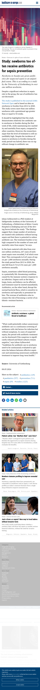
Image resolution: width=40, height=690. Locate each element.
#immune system (25, 491)
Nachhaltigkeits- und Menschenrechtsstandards (10, 593)
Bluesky (4, 577)
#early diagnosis (12, 491)
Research (5, 557)
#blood (5, 491)
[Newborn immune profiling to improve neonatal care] (20, 463)
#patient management (13, 448)
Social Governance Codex (10, 596)
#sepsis (36, 448)
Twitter (4, 575)
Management (6, 553)
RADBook (5, 564)
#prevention (23, 448)
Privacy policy (6, 598)
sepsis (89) (8, 381)
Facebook (5, 573)
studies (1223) (22, 381)
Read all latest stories (12, 393)
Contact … (8, 387)
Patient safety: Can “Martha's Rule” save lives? (19, 436)
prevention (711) (28, 378)
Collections (5, 562)
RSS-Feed (5, 581)
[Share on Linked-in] (12, 400)
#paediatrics (34, 491)
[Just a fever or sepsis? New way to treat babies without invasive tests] (20, 506)
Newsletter (5, 588)
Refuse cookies (20, 680)
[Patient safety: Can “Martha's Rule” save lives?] (20, 422)
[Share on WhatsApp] (16, 400)
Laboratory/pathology (9, 549)
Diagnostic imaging (8, 547)
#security (30, 448)
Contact (4, 590)
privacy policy (16, 674)
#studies (35, 534)
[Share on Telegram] (20, 400)
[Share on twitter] (7, 400)
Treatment (5, 551)
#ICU (18, 491)
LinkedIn (5, 579)
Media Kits (5, 586)
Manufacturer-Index (8, 568)
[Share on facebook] (3, 400)
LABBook (5, 566)
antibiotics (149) (28, 375)
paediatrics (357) (11, 378)
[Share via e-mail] (25, 400)
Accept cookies (20, 685)
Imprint (4, 600)
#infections (16, 534)
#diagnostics (9, 534)
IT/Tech (4, 555)
